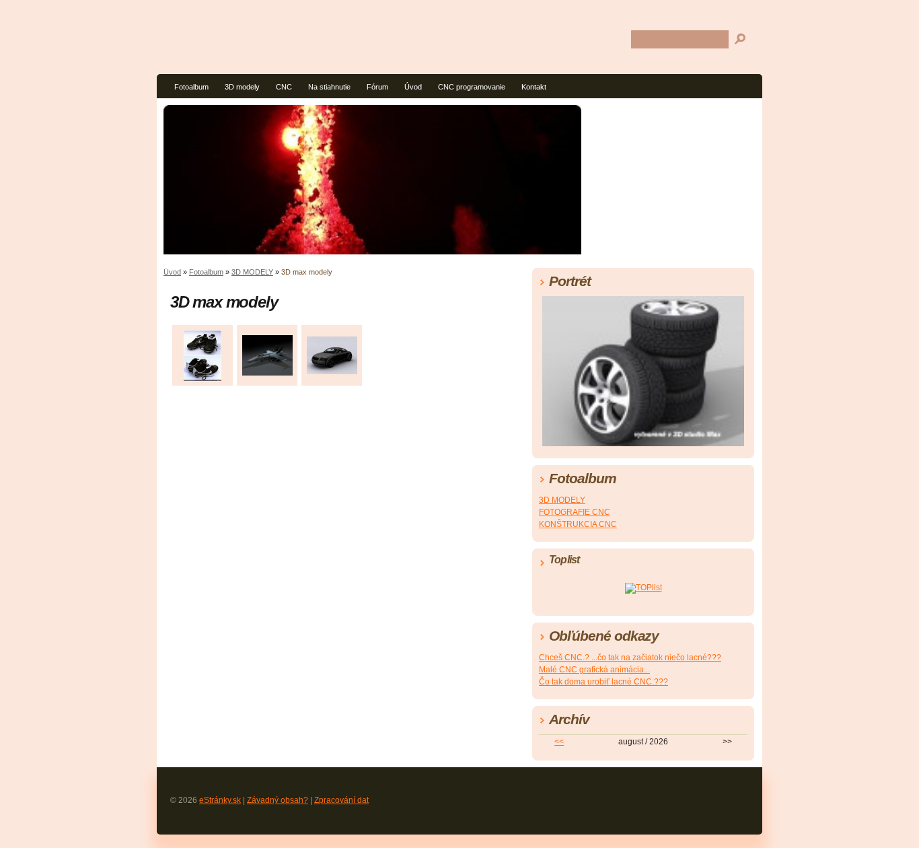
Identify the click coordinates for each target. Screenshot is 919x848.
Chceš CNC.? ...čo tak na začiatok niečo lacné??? (630, 657)
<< (559, 741)
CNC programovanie (471, 87)
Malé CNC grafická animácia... (594, 669)
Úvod (413, 87)
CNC (284, 87)
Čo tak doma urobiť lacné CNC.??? (603, 681)
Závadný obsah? (277, 800)
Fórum (377, 87)
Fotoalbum (191, 87)
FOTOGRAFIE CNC (574, 512)
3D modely (242, 87)
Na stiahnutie (329, 87)
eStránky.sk (220, 800)
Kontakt (533, 87)
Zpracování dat (341, 800)
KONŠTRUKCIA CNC (578, 524)
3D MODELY (252, 272)
